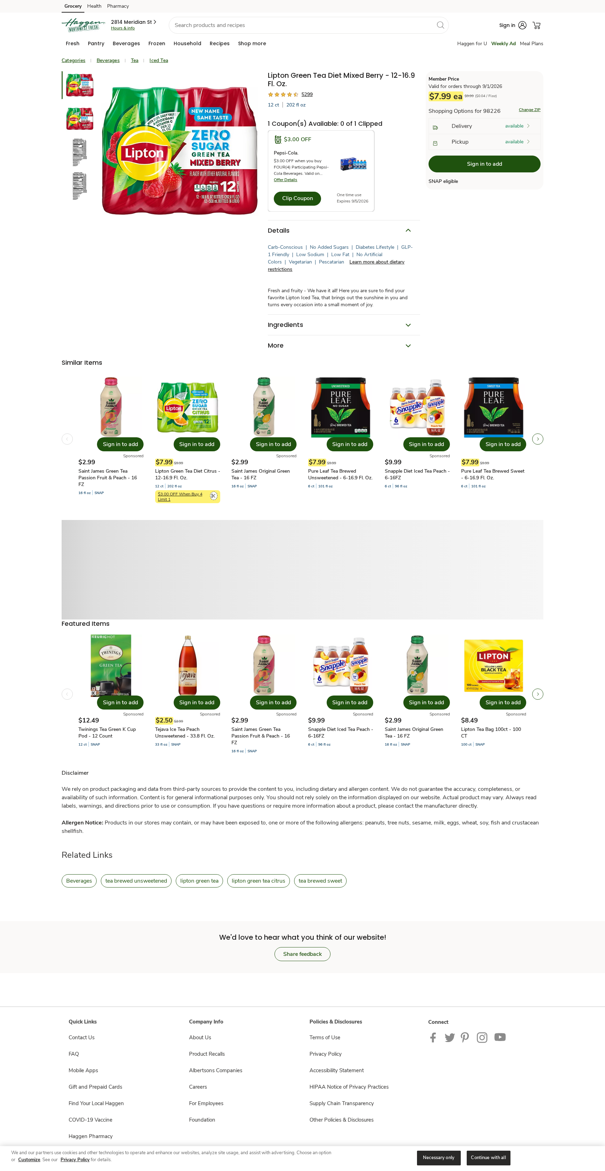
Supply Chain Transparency (342, 1103)
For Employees (206, 1103)
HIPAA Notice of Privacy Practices (349, 1086)
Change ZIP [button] (530, 110)
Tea (135, 60)
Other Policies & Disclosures (342, 1119)
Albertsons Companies (215, 1070)
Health (94, 6)
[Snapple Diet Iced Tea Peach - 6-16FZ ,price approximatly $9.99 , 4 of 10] (340, 694)
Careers (198, 1086)
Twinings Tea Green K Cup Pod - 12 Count (107, 732)
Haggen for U (472, 43)
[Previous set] (67, 439)
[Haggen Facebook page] (435, 1037)
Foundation (202, 1119)
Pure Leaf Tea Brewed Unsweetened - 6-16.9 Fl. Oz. (340, 474)
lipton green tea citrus (258, 881)
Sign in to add (484, 164)
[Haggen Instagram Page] (482, 1037)
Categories (73, 60)
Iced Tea (158, 60)
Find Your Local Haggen (96, 1103)
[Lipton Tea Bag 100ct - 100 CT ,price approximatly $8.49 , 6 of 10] (494, 694)
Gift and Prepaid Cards (95, 1086)
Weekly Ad (503, 43)
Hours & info (123, 28)
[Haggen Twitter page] (450, 1037)
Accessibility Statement (337, 1070)
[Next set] (537, 439)
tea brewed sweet (320, 881)
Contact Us (82, 1037)
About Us (200, 1037)
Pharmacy (118, 6)
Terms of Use (325, 1037)
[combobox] (309, 25)
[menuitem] (72, 43)
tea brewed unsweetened (136, 881)
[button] (134, 22)
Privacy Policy (326, 1053)
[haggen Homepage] (83, 25)
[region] (302, 1158)
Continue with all (488, 1158)
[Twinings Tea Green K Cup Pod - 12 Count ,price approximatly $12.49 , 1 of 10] (111, 694)
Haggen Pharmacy (91, 1136)
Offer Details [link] (285, 180)
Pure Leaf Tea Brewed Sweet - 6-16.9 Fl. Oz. (492, 474)
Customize (29, 1160)
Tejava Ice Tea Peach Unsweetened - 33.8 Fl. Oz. (185, 732)
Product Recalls (207, 1053)
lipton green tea (199, 881)
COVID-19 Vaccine (90, 1119)
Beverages (108, 60)
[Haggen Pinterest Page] (466, 1037)
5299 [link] (307, 94)
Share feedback (302, 954)
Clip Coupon (297, 198)
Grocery (73, 6)
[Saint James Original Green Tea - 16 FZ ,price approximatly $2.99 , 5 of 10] (417, 694)
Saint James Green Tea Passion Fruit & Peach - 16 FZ (107, 478)
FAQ (74, 1053)
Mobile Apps (83, 1070)
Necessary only (438, 1158)
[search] (440, 25)
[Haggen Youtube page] (500, 1037)
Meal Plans (531, 43)
